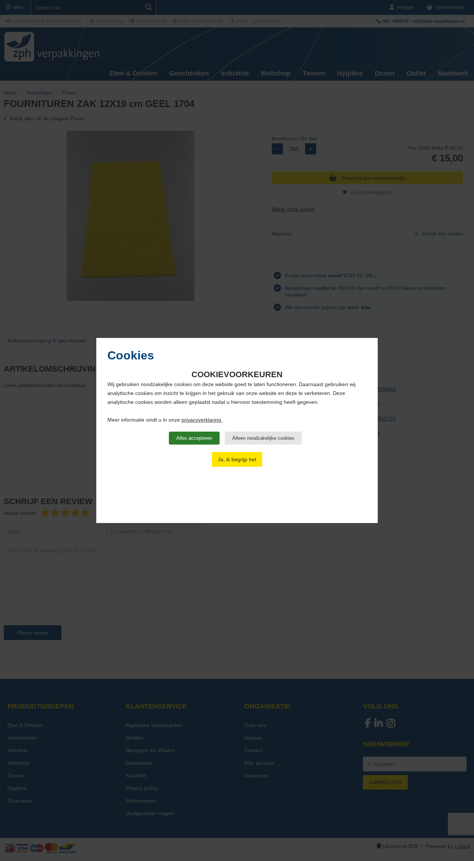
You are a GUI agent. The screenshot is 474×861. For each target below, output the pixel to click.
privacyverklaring (202, 420)
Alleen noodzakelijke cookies (263, 438)
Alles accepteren (194, 438)
